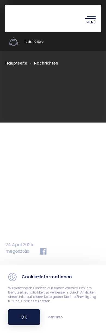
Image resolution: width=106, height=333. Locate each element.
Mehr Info (55, 317)
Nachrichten (46, 63)
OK (21, 317)
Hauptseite (16, 63)
